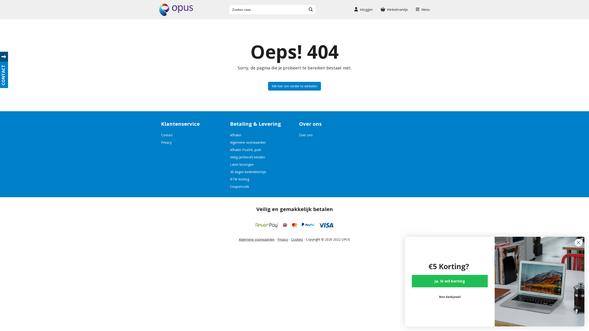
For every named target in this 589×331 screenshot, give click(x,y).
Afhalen (235, 135)
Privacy (166, 142)
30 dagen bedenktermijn (248, 172)
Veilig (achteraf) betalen (247, 157)
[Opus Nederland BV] (176, 15)
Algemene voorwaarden (248, 142)
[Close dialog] (579, 243)
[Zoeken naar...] (310, 9)
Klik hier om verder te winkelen (294, 86)
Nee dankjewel (450, 297)
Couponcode (239, 186)
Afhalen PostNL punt (245, 150)
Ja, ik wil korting (450, 281)
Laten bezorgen (242, 164)
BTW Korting (239, 179)
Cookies (297, 239)
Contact (167, 135)
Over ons (306, 135)
